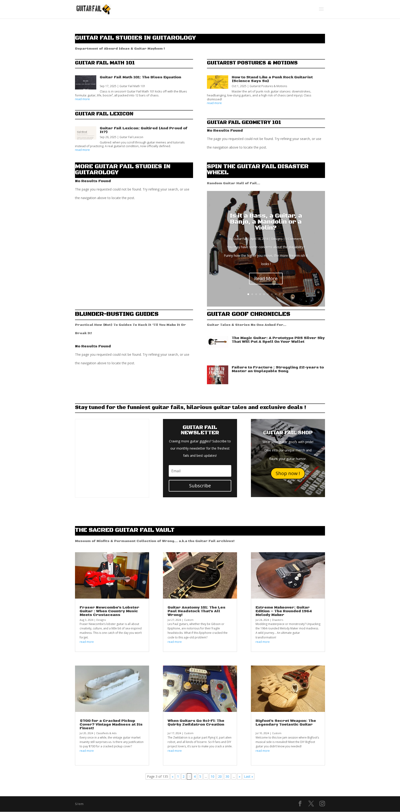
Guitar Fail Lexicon (131, 137)
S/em (79, 804)
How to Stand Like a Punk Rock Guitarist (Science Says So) (272, 79)
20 (220, 776)
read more (82, 99)
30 (227, 776)
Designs (277, 239)
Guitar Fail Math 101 (132, 86)
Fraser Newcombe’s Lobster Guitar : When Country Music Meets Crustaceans (109, 611)
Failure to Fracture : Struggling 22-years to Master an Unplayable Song (278, 369)
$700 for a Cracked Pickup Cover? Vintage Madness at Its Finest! (111, 724)
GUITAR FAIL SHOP (288, 433)
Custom (189, 620)
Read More (266, 278)
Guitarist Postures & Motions (268, 86)
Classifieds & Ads (106, 733)
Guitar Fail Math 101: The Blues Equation (140, 77)
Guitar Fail (240, 239)
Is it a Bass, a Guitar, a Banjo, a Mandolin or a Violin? (266, 222)
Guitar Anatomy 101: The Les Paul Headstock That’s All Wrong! (196, 611)
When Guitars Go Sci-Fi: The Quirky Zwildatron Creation (196, 722)
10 (283, 294)
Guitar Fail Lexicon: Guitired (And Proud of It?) (143, 130)
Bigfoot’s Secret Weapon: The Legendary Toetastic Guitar (286, 722)
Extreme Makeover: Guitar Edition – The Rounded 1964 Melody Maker (284, 611)
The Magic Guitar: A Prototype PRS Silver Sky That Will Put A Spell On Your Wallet (278, 340)
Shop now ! (288, 473)
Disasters (277, 620)
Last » (248, 776)
